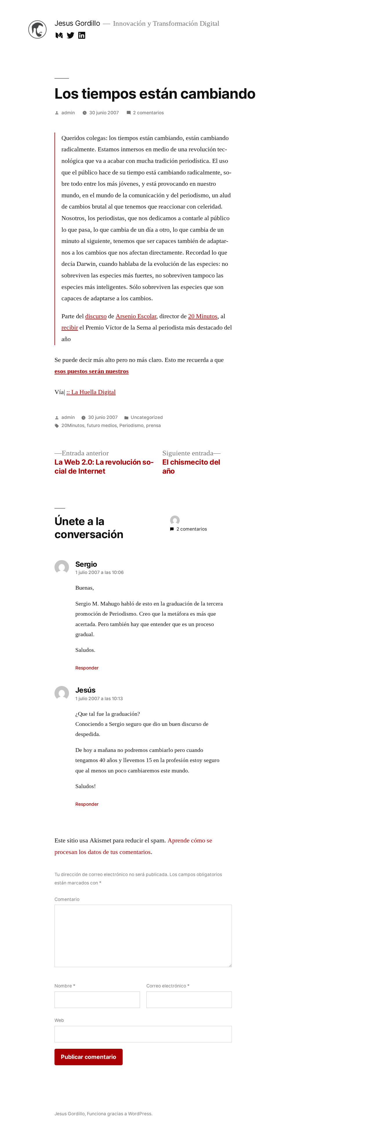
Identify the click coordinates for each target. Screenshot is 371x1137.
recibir (69, 327)
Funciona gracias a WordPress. (119, 1113)
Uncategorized (147, 417)
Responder (87, 668)
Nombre (64, 986)
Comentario (66, 899)
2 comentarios (148, 112)
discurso (96, 316)
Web (59, 1020)
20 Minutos (202, 316)
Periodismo (131, 425)
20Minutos (72, 425)
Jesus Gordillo (77, 23)
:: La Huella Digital (91, 392)
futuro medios (102, 425)
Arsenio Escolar (136, 316)
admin (68, 112)
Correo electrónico (168, 986)
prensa (153, 425)
